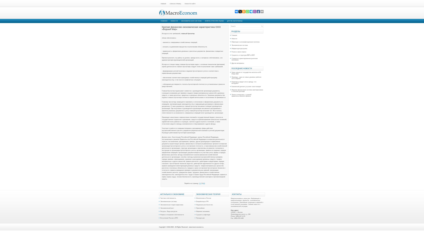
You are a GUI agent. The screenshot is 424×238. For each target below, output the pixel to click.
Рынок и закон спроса (239, 52)
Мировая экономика (202, 211)
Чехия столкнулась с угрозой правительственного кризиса (241, 95)
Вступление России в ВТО (169, 218)
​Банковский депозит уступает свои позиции (246, 86)
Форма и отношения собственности (172, 215)
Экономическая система (191, 21)
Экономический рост (167, 208)
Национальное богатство (204, 205)
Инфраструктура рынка (214, 21)
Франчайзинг (200, 208)
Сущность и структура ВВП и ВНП (243, 55)
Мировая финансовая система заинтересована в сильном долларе (247, 90)
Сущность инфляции (203, 215)
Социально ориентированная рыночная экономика (245, 59)
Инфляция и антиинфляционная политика (245, 42)
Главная (163, 3)
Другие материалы (234, 21)
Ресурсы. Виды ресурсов (168, 211)
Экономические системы (168, 201)
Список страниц (175, 3)
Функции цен (200, 218)
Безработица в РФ (202, 201)
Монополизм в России (203, 198)
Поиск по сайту (190, 3)
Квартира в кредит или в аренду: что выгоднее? (244, 82)
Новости (174, 21)
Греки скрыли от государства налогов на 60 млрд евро (246, 73)
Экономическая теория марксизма (171, 205)
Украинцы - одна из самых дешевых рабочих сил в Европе (246, 77)
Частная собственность (168, 198)
